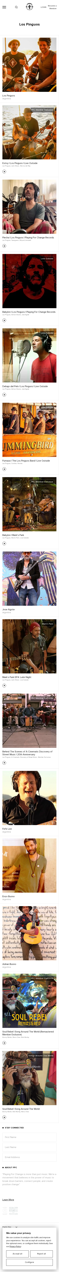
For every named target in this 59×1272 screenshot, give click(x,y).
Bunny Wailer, (7, 1037)
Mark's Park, (15, 538)
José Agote (25, 314)
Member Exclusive (44, 757)
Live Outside (24, 538)
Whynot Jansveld (25, 240)
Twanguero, (15, 240)
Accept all (17, 1254)
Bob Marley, (17, 1111)
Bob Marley (25, 1037)
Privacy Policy (15, 1247)
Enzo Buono (8, 896)
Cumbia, (14, 463)
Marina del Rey (25, 166)
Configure (29, 1262)
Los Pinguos (8, 95)
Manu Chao (25, 1111)
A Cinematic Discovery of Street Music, (24, 757)
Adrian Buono (9, 964)
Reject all (41, 1254)
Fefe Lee (7, 829)
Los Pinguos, (6, 166)
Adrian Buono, (16, 314)
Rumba (20, 463)
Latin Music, (15, 166)
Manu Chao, (17, 1037)
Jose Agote (8, 609)
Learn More (8, 1200)
